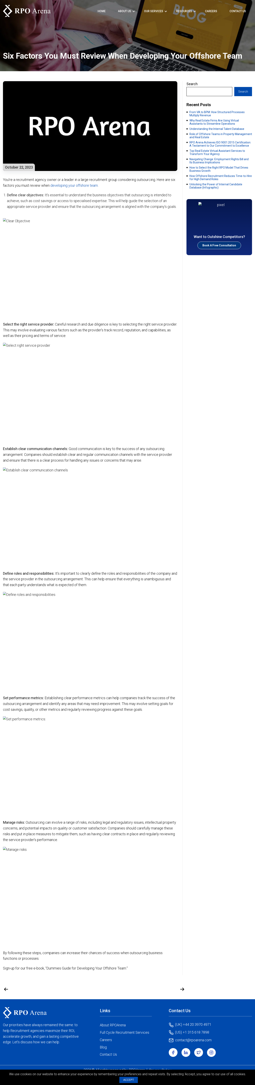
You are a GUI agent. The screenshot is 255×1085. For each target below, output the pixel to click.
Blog (103, 1047)
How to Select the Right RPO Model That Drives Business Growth (218, 169)
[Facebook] (173, 1052)
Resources (184, 11)
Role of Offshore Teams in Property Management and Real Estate (220, 135)
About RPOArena (113, 1025)
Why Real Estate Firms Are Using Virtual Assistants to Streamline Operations (214, 122)
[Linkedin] (185, 1052)
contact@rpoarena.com (193, 1040)
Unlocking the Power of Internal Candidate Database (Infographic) (215, 186)
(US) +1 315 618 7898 (192, 1032)
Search (192, 84)
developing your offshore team (74, 185)
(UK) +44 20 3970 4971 (193, 1024)
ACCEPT (128, 1079)
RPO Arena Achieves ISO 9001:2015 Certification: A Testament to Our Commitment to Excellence (220, 144)
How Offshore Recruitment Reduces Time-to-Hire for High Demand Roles (220, 177)
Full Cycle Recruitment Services (124, 1032)
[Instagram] (211, 1052)
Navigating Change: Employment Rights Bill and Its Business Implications (219, 161)
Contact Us (238, 11)
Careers (211, 11)
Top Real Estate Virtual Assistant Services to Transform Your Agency (217, 152)
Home (102, 11)
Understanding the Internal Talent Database (216, 128)
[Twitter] (198, 1052)
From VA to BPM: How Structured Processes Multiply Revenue (217, 114)
